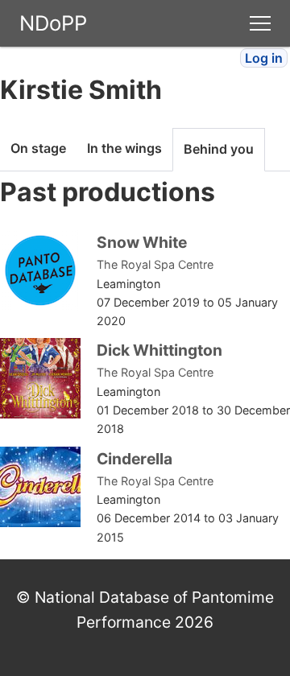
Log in (264, 58)
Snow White (142, 242)
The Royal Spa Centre (155, 264)
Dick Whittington (159, 350)
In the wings (124, 148)
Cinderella (134, 458)
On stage (38, 148)
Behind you (219, 149)
